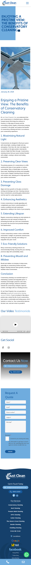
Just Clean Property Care (9, 117)
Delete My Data (15, 558)
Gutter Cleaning (16, 518)
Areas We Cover (15, 531)
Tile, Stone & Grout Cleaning (15, 521)
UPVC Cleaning (15, 515)
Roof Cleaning (15, 508)
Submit (10, 451)
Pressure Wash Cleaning (15, 511)
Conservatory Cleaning (15, 505)
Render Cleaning (15, 524)
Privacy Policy (16, 552)
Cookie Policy (16, 555)
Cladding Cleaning (15, 528)
